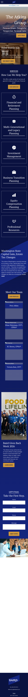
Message (14, 523)
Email (14, 507)
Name (14, 499)
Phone (14, 515)
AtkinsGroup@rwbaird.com (14, 689)
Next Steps (14, 534)
